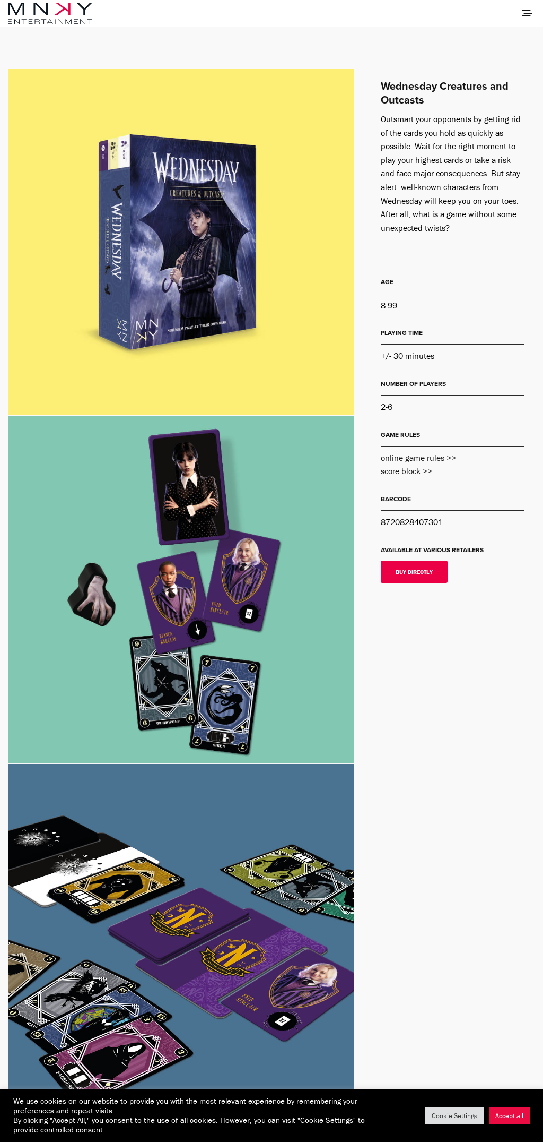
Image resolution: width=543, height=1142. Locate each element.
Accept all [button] (509, 1115)
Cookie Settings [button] (454, 1115)
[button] (414, 572)
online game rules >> (418, 457)
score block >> (406, 471)
